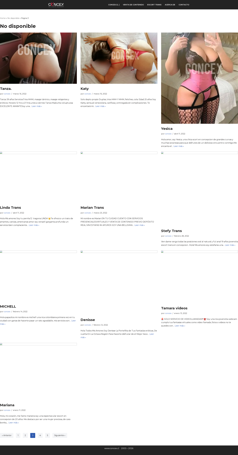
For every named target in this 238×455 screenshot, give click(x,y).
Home (3, 18)
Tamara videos (174, 308)
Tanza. (6, 88)
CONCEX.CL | (113, 5)
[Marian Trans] (119, 177)
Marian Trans (92, 207)
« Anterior (7, 435)
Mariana (7, 405)
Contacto (184, 5)
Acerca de (170, 5)
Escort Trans (154, 5)
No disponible (13, 18)
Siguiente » (59, 435)
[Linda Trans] (38, 177)
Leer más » (37, 106)
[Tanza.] (38, 58)
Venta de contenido (133, 5)
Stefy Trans (171, 231)
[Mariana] (38, 371)
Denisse (88, 320)
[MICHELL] (38, 276)
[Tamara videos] (199, 276)
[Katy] (119, 58)
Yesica (167, 128)
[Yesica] (199, 78)
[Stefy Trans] (199, 189)
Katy (85, 88)
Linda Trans (10, 207)
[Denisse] (119, 282)
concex (7, 94)
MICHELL (8, 306)
